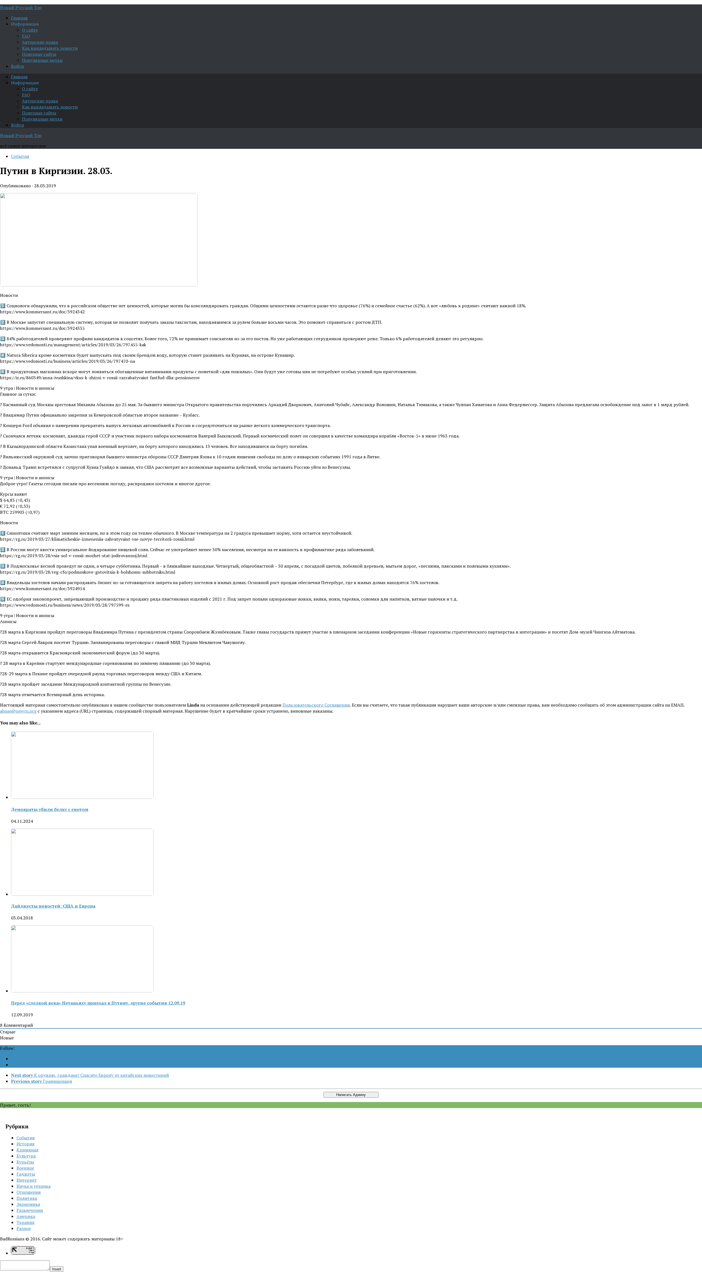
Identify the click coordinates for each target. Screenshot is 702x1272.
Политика (26, 1198)
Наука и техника (33, 1186)
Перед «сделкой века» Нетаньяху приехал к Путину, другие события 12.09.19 (98, 1003)
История (25, 1144)
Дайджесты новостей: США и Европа (53, 906)
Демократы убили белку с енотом (49, 809)
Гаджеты (25, 1174)
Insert (56, 1269)
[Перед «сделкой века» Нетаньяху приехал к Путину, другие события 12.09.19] (82, 991)
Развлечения (29, 1210)
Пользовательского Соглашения (316, 705)
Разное (23, 1228)
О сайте (30, 30)
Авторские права (40, 42)
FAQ (26, 36)
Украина (25, 1222)
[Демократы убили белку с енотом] (82, 797)
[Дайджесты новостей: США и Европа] (82, 894)
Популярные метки (42, 60)
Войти (17, 66)
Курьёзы (25, 1162)
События (20, 156)
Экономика (28, 1204)
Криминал (27, 1150)
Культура (26, 1156)
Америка (25, 1216)
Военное (25, 1168)
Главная (19, 18)
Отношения (28, 1192)
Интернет (26, 1180)
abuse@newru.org (18, 711)
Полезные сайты (39, 54)
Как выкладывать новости (50, 48)
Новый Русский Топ (21, 7)
